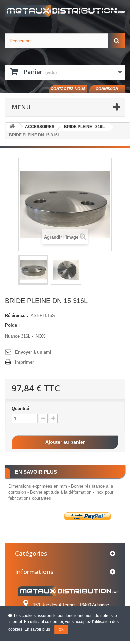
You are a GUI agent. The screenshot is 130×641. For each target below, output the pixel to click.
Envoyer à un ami (33, 352)
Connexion (107, 89)
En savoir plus (37, 629)
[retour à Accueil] (12, 127)
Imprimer (24, 362)
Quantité (20, 408)
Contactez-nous (68, 89)
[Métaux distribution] (65, 11)
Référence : (16, 315)
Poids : (12, 325)
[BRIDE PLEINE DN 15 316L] (33, 269)
